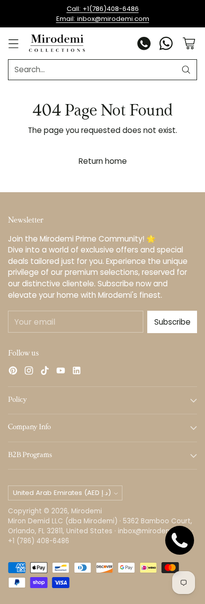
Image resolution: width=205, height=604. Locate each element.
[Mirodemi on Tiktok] (45, 372)
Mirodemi (86, 511)
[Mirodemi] (57, 43)
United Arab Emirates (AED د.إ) (62, 492)
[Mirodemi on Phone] (144, 45)
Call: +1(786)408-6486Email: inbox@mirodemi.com (102, 13)
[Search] (186, 69)
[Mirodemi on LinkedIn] (77, 372)
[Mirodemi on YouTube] (61, 372)
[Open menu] (13, 43)
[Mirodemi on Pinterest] (13, 372)
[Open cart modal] (189, 43)
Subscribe (172, 322)
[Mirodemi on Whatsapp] (166, 45)
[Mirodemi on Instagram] (29, 372)
